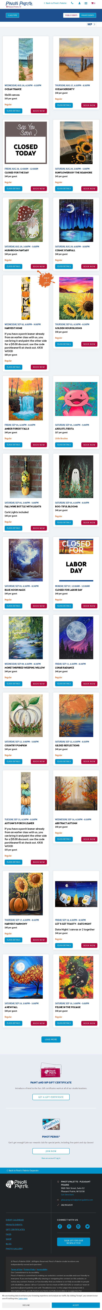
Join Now (51, 1151)
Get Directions (67, 1194)
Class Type (12, 15)
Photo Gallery (14, 1248)
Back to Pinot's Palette (56, 3)
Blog (8, 1244)
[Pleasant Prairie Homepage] (19, 4)
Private (87, 15)
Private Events (14, 1224)
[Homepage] (28, 1184)
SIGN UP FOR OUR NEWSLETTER (73, 1241)
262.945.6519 (67, 1205)
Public (71, 15)
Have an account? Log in (51, 1158)
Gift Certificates (15, 1229)
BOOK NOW (39, 111)
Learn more (23, 1298)
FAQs (8, 1234)
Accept (76, 1305)
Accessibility (42, 1269)
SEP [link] (90, 24)
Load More (51, 1039)
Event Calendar (15, 1220)
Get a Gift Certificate (51, 1097)
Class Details (13, 110)
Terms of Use (16, 1269)
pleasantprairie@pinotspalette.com (77, 1200)
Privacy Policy (29, 1269)
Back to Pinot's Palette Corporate (24, 1170)
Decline (26, 1305)
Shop (9, 1239)
